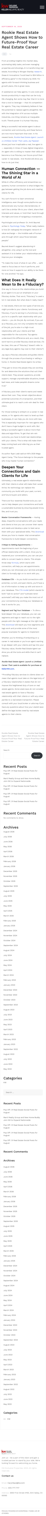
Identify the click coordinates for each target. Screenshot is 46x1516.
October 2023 (9, 1000)
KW (4, 54)
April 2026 (7, 851)
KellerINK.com (8, 669)
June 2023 (7, 1019)
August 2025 (8, 891)
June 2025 (7, 901)
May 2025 (7, 906)
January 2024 (9, 985)
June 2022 (7, 1064)
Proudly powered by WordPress (14, 1511)
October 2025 (9, 881)
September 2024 (10, 945)
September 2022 (10, 1049)
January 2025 (9, 926)
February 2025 (9, 921)
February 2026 (9, 861)
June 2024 (8, 960)
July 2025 (7, 896)
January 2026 (9, 866)
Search (6, 750)
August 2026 (8, 832)
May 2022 (7, 1069)
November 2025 (10, 876)
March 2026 (8, 856)
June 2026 (8, 842)
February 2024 (9, 980)
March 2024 (8, 975)
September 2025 (10, 886)
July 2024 (7, 955)
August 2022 (8, 1054)
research (38, 72)
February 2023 (9, 1039)
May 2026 (7, 846)
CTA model (23, 590)
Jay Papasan (33, 141)
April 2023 (7, 1029)
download (39, 532)
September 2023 (10, 1005)
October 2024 (9, 940)
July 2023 (7, 1015)
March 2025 (8, 916)
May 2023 (7, 1024)
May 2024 (7, 965)
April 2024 (7, 970)
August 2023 (8, 1010)
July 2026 (7, 837)
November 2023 (10, 995)
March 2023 (8, 1034)
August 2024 (8, 950)
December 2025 (10, 871)
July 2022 (7, 1059)
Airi (35, 1511)
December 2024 (10, 931)
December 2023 (10, 990)
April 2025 (7, 911)
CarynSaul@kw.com (16, 1483)
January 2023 (9, 1044)
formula (15, 563)
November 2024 (10, 935)
